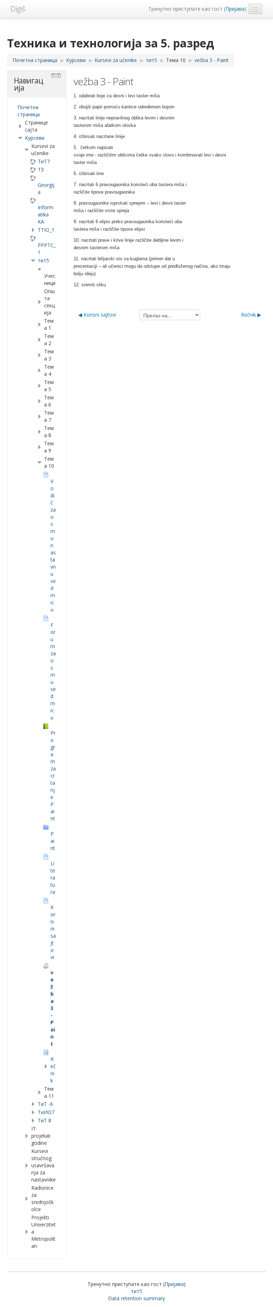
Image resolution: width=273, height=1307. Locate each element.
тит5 (43, 260)
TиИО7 (46, 1112)
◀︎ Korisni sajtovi (97, 314)
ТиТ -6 (45, 1104)
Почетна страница (28, 111)
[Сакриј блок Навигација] (53, 75)
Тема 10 (176, 60)
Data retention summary (136, 1298)
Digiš (18, 9)
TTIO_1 (46, 229)
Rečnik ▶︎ (251, 314)
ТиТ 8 (44, 1120)
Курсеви (34, 137)
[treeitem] (36, 111)
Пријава (235, 8)
